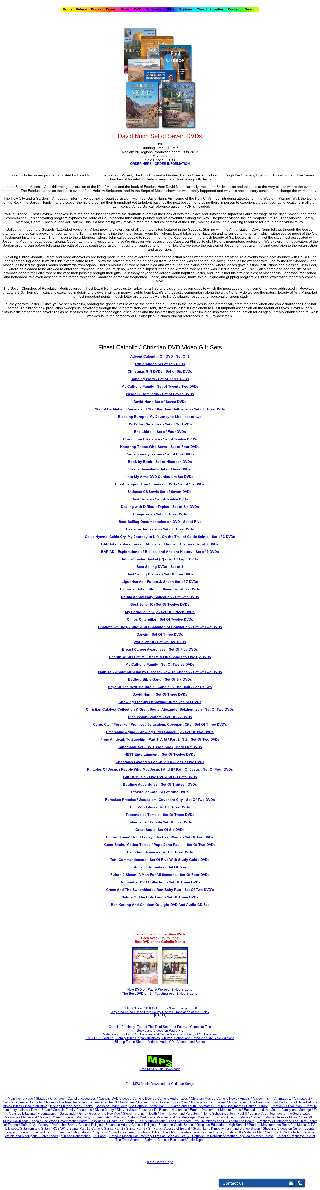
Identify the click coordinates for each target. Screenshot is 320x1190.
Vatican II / (236, 1132)
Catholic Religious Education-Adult (103, 1125)
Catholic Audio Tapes (173, 1098)
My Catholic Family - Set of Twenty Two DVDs (160, 386)
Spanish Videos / (19, 1132)
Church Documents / (230, 1106)
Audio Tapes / (239, 1102)
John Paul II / (240, 1113)
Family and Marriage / (298, 1110)
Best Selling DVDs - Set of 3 (160, 567)
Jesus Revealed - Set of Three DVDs (160, 469)
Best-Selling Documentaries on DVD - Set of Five (160, 522)
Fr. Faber (100, 1136)
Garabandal (68, 1113)
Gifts (82, 1113)
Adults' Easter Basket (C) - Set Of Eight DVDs (160, 559)
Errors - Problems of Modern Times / (217, 1110)
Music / (295, 1117)
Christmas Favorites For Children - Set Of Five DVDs (160, 762)
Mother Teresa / (277, 1117)
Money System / (253, 1117)
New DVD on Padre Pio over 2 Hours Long (160, 989)
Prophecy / (266, 1121)
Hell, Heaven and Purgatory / (181, 1113)
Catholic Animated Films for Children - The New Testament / (46, 1102)
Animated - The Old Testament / (114, 1102)
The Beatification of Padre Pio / (273, 1102)
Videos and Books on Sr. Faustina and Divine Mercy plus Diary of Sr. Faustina (160, 1034)
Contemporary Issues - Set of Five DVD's (160, 454)
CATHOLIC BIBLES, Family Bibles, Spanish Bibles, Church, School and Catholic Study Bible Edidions (160, 1038)
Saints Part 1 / (80, 1128)
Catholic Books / (144, 1098)
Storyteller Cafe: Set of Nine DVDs (160, 792)
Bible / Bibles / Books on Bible (25, 1106)
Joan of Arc (258, 1113)
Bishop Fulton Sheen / (67, 1106)
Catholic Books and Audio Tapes (181, 1140)
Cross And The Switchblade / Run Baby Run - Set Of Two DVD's (160, 890)
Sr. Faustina (61, 1132)
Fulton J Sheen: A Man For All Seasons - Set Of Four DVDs (160, 875)
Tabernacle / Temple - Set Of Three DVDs (160, 815)
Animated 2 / (303, 1098)
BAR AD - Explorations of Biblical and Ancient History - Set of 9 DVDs (160, 552)
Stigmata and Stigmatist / (92, 1132)
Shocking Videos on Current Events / (290, 1128)
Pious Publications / (154, 1121)
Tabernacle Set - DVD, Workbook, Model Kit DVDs (160, 747)
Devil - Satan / (42, 1110)
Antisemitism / (263, 1098)
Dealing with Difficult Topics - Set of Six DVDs (160, 507)
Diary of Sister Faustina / (135, 1110)
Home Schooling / (216, 1113)
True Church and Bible (143, 1132)
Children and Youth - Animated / (192, 1106)
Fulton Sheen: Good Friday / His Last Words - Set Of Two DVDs (160, 837)
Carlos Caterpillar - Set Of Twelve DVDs (160, 619)
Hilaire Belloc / (306, 1102)
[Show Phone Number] (300, 1183)
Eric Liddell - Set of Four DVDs (160, 432)
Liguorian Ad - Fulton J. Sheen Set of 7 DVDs (160, 582)
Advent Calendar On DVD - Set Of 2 (160, 356)
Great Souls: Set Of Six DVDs (160, 830)
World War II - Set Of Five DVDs (160, 642)
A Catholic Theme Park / (150, 1106)
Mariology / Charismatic (93, 1117)
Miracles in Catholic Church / (219, 1117)
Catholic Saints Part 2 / (108, 1128)
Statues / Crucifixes (50, 1098)
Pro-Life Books (243, 1121)
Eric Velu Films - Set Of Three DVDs (160, 807)
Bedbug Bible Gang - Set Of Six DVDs (160, 679)
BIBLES (160, 1016)
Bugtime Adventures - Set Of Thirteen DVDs (160, 784)
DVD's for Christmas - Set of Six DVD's (160, 424)
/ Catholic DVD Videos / (114, 1098)
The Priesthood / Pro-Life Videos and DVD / (200, 1121)
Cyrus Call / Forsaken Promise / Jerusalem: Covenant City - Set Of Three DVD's (160, 724)
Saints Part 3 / (136, 1128)
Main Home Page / (21, 1098)
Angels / (246, 1098)
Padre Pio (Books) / (124, 1121)
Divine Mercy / (106, 1110)
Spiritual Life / (42, 1132)
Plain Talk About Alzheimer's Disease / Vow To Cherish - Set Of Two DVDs (160, 672)
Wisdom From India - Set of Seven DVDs (160, 394)
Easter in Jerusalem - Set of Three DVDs (160, 529)
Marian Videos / (64, 1117)
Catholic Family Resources (72, 1110)
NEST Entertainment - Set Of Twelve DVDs (160, 754)
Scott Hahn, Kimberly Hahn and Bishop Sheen (226, 1128)
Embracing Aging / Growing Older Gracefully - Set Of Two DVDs (160, 732)
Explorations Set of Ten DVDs (160, 364)
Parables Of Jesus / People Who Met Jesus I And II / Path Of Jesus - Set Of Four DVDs (160, 769)
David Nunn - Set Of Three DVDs (160, 694)
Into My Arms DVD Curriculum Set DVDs (160, 477)
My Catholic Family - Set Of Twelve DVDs (160, 664)
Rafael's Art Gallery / (36, 1125)
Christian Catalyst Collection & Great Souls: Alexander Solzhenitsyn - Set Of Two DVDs (160, 709)
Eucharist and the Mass (261, 1110)
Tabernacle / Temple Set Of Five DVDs (160, 822)
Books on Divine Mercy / (114, 1106)
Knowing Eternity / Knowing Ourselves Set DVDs (160, 702)
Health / (153, 1113)
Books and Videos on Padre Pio (160, 1030)
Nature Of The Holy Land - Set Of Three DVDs (160, 897)
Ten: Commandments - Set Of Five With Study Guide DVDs (160, 860)
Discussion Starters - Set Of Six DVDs (160, 717)
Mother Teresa (263, 1136)
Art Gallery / (219, 1102)
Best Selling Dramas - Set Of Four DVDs (160, 574)
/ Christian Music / (202, 1098)
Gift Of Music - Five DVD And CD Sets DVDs (160, 777)
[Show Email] (291, 1183)
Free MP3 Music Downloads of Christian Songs (160, 1084)
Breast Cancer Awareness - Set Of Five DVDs (160, 649)
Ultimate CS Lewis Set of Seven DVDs (160, 492)
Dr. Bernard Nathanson (170, 1110)
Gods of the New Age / (106, 1113)
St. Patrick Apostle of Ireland (169, 1128)
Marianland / (30, 1117)
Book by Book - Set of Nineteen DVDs (160, 462)
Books (88, 1106)
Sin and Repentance (76, 1136)
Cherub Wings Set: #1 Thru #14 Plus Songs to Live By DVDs (160, 657)
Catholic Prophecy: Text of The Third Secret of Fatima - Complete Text (160, 1027)
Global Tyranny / (135, 1113)
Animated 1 (282, 1098)
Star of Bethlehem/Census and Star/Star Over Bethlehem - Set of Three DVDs (160, 409)
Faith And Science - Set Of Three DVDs (160, 852)
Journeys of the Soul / (286, 1113)
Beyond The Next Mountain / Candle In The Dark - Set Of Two (160, 687)
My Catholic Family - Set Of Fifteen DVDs (160, 612)
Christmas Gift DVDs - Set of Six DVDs (160, 371)
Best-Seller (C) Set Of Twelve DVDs (160, 604)
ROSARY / (61, 1128)
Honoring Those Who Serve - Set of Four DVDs (160, 447)
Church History (256, 1106)
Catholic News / (227, 1098)
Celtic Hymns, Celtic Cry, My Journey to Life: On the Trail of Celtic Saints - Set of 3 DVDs (160, 537)
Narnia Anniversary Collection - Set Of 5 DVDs (160, 597)
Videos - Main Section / (261, 1132)
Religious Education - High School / (223, 1125)
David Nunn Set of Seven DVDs (160, 402)
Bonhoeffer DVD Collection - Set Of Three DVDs (160, 882)
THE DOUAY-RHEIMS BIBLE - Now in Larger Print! (160, 1008)
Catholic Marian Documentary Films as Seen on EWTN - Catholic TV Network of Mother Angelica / (181, 1136)
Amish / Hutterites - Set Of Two (160, 867)
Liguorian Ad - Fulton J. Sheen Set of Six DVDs (160, 589)
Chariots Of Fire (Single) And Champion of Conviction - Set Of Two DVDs (160, 627)
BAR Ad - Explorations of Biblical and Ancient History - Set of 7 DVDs (160, 544)
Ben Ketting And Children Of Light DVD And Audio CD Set (160, 905)
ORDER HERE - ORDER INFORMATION (160, 164)
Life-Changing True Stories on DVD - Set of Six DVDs (160, 484)
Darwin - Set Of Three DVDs (160, 634)
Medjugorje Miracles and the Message (167, 1117)
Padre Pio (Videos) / (94, 1121)
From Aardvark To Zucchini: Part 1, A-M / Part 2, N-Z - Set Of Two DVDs (160, 739)
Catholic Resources (82, 1098)
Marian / (46, 1117)
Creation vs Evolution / (288, 1106)
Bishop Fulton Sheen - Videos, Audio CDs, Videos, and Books (160, 1042)
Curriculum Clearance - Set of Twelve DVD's (160, 439)
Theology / (119, 1132)
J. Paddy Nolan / (291, 1132)
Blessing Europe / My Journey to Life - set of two (160, 417)
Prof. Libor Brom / (65, 1125)
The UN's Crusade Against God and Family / (195, 1132)
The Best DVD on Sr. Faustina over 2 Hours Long (160, 993)
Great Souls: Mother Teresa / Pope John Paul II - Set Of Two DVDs (160, 845)
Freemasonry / (49, 1113)
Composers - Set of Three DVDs (160, 514)
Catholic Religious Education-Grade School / (164, 1125)
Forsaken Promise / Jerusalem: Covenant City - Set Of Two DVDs (160, 800)
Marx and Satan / (127, 1117)
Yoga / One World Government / (55, 1121)
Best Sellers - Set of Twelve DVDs (160, 499)
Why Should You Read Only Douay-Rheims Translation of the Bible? (160, 1012)
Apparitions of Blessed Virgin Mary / (164, 1102)
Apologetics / (200, 1102)
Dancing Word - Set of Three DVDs (160, 379)
